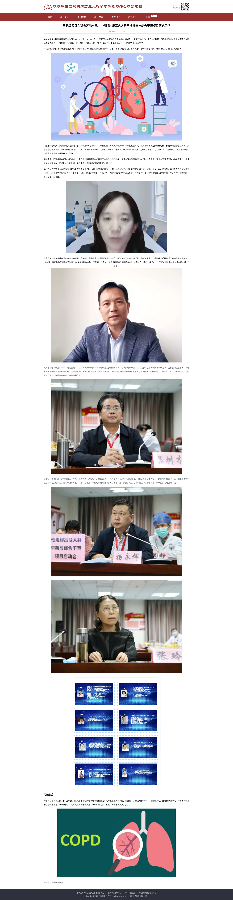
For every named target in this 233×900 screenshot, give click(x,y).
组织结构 (81, 17)
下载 (147, 17)
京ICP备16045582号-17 (138, 896)
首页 (50, 17)
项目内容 (98, 17)
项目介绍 (64, 17)
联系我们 (132, 17)
